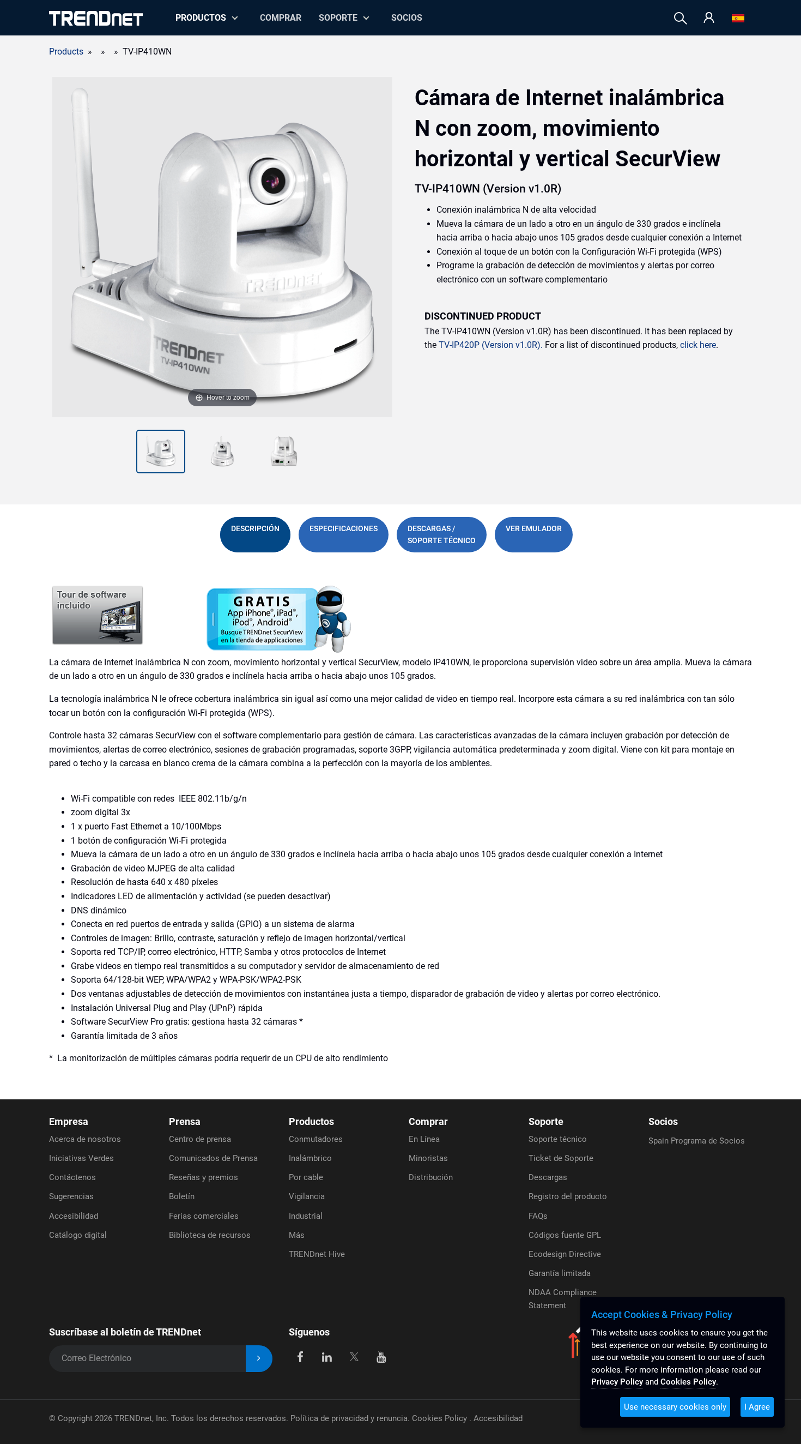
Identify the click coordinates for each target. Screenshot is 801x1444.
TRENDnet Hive (317, 1254)
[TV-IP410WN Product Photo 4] (283, 451)
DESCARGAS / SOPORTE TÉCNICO (442, 534)
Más (297, 1235)
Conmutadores (316, 1139)
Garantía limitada (560, 1273)
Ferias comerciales (204, 1216)
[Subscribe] (259, 1358)
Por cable (306, 1177)
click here (698, 345)
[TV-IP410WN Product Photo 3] (222, 451)
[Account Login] (709, 18)
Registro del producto (568, 1196)
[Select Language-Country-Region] (738, 18)
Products (66, 51)
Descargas (548, 1177)
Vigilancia (307, 1196)
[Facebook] (300, 1356)
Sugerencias (71, 1196)
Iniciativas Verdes (81, 1158)
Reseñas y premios (203, 1177)
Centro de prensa (200, 1139)
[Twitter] (354, 1356)
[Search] (681, 18)
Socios (406, 18)
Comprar (280, 18)
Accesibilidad (73, 1216)
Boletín (182, 1196)
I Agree (757, 1407)
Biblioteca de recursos (210, 1235)
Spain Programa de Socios (696, 1141)
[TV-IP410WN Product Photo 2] (160, 451)
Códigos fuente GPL (565, 1235)
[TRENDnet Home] (96, 18)
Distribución (431, 1177)
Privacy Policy (617, 1382)
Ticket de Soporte (561, 1158)
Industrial (306, 1216)
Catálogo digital (78, 1235)
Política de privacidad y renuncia (349, 1418)
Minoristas (428, 1158)
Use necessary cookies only (675, 1407)
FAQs (538, 1216)
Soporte (338, 18)
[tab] (255, 534)
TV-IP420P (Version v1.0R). (491, 345)
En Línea (424, 1139)
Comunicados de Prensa (213, 1158)
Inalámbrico (310, 1158)
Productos (311, 1121)
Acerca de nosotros (85, 1139)
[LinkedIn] (327, 1356)
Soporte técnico (558, 1139)
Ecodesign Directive (565, 1254)
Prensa (185, 1121)
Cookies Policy (440, 1418)
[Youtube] (381, 1356)
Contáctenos (72, 1177)
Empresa (68, 1121)
